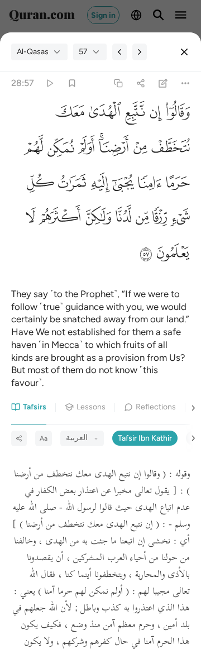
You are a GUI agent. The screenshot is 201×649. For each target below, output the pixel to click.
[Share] (140, 83)
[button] (176, 115)
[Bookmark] (72, 83)
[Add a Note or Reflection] (163, 83)
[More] (185, 83)
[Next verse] (139, 52)
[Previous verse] (119, 52)
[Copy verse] (118, 83)
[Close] (184, 52)
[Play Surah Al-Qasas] (49, 83)
